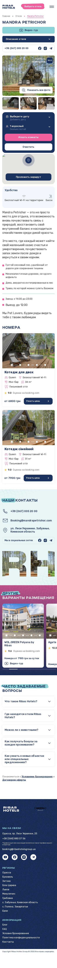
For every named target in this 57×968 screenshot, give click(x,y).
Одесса (6, 872)
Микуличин (8, 893)
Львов (5, 889)
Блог (5, 924)
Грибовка (7, 898)
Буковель (7, 876)
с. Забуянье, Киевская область (20, 902)
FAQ (4, 929)
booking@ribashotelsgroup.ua (19, 849)
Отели (18, 16)
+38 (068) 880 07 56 (13, 838)
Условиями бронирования (37, 776)
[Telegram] (50, 48)
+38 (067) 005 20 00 (16, 48)
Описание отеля (16, 39)
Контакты (8, 941)
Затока (6, 881)
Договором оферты (14, 780)
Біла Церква (9, 885)
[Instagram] (45, 48)
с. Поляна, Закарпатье (15, 906)
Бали (5, 910)
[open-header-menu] (52, 7)
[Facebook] (39, 48)
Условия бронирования (15, 933)
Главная (6, 16)
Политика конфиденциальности (21, 937)
